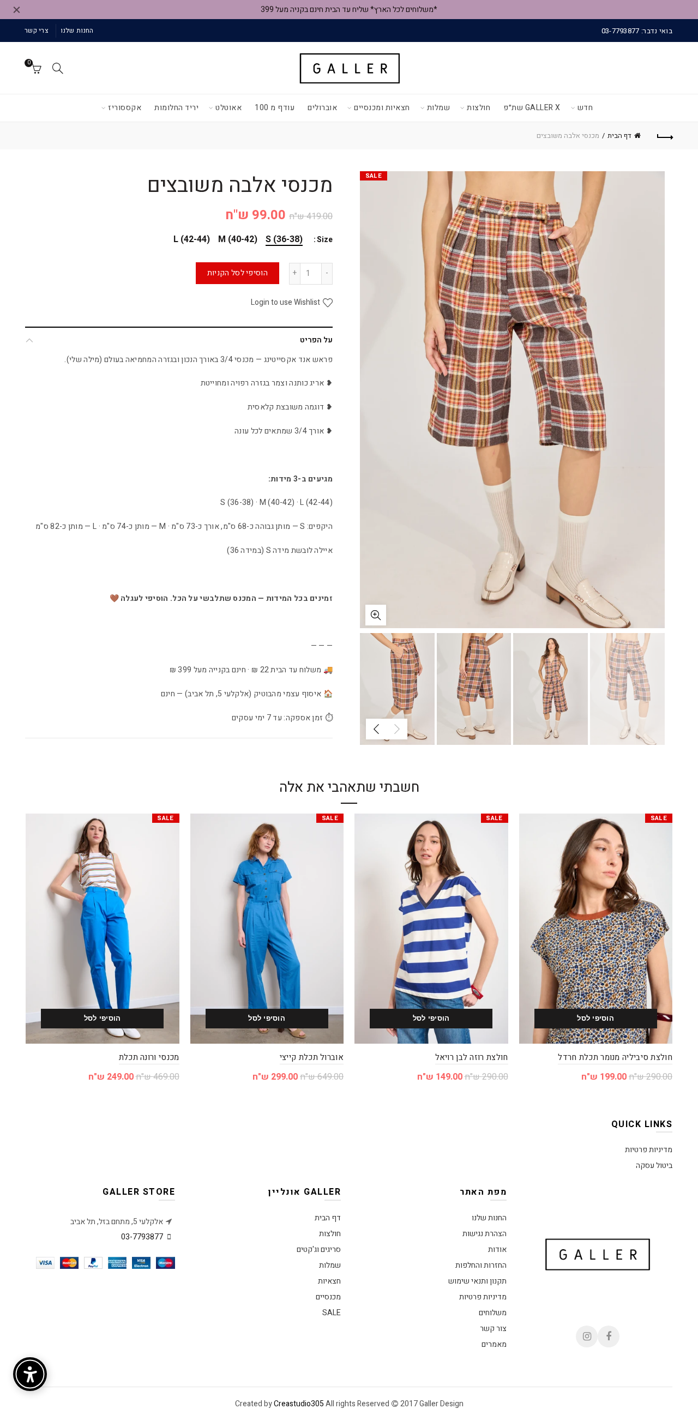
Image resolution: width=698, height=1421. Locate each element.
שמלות (438, 107)
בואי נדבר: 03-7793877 (636, 31)
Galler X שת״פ (532, 107)
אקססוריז (124, 107)
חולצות (478, 107)
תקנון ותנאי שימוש (477, 1281)
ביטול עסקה (654, 1165)
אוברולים (322, 107)
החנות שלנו (77, 30)
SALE (331, 1312)
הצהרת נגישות (484, 1233)
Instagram (587, 1336)
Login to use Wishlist (286, 302)
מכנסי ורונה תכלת (149, 1057)
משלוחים (493, 1312)
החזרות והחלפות (481, 1265)
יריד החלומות (176, 107)
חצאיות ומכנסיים (382, 107)
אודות (497, 1249)
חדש (585, 107)
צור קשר (493, 1328)
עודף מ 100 (274, 107)
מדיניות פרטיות (648, 1149)
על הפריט (316, 340)
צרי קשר (37, 30)
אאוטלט (228, 107)
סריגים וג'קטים (319, 1249)
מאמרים (494, 1344)
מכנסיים (328, 1297)
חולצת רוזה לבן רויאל (471, 1057)
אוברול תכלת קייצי (312, 1057)
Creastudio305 (299, 1404)
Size (325, 240)
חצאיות (329, 1281)
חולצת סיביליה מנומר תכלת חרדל (615, 1057)
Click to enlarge (375, 615)
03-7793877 (142, 1237)
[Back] (664, 136)
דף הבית (619, 135)
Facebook (608, 1336)
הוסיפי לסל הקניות (237, 273)
